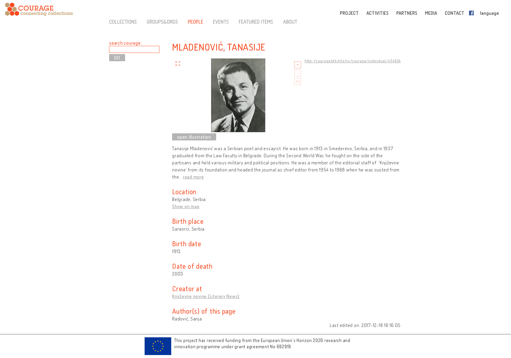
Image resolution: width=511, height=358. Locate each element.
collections (123, 21)
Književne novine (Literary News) (206, 296)
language (489, 13)
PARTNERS (406, 13)
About (290, 21)
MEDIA (431, 13)
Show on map (185, 206)
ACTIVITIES (377, 13)
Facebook (472, 13)
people (195, 21)
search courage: (125, 43)
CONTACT (454, 13)
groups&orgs (162, 21)
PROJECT (349, 13)
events (221, 21)
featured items (256, 21)
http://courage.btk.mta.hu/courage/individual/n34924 (353, 61)
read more (193, 177)
